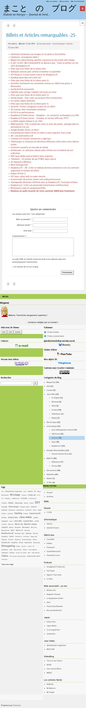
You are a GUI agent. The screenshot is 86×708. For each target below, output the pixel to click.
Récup (21, 542)
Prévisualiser (67, 272)
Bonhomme (5, 495)
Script (29, 546)
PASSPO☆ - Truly (14, 25)
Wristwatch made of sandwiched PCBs (28, 188)
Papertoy (4, 539)
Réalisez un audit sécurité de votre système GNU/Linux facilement (43, 191)
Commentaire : (19, 236)
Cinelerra (7, 498)
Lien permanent (45, 44)
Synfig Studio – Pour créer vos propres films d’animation (36, 98)
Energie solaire (25, 507)
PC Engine (55, 398)
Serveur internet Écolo (60, 454)
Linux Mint (50, 539)
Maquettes (51, 382)
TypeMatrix (4, 553)
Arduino (30, 491)
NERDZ (49, 673)
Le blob (50, 579)
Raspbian (14, 542)
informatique (60, 44)
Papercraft (33, 536)
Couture (50, 390)
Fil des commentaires (55, 336)
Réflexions (56, 462)
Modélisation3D (7, 533)
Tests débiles (32, 549)
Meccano (34, 527)
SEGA (54, 406)
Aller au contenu (51, 1)
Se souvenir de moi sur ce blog (26, 267)
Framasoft (51, 547)
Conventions (32, 498)
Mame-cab (19, 524)
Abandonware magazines (13, 491)
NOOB (49, 665)
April (48, 602)
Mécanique (26, 527)
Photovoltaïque (26, 539)
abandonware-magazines (56, 645)
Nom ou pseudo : (24, 219)
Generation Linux (53, 555)
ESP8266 (4, 510)
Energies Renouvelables (56, 450)
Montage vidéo (20, 533)
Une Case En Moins (54, 669)
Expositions (20, 510)
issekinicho (51, 634)
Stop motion (17, 549)
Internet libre (13, 517)
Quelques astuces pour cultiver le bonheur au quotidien (36, 72)
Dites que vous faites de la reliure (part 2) (30, 95)
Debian (10, 503)
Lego (11, 521)
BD (35, 491)
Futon (34, 510)
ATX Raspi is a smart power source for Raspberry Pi (34, 75)
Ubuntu (12, 553)
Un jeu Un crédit (21, 553)
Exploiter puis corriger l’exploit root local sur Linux (33, 92)
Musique (29, 533)
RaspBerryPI (5, 542)
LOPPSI (36, 521)
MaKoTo (50, 458)
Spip (11, 549)
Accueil (49, 493)
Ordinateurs (56, 414)
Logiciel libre (28, 521)
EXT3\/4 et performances (22, 112)
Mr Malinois (51, 688)
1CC (2, 491)
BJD (48, 386)
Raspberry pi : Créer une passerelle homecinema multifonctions (40, 185)
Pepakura (18, 539)
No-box (35, 533)
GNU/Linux (56, 434)
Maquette (18, 527)
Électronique (52, 422)
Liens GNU (14, 47)
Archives (50, 497)
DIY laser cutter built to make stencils (28, 176)
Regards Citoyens (53, 594)
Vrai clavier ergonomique (18, 556)
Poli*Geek (50, 571)
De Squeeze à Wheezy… (21, 162)
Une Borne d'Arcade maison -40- (8, 25)
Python (35, 539)
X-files (49, 482)
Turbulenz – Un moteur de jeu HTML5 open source (33, 159)
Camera (24, 495)
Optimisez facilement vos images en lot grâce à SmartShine (38, 54)
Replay (54, 418)
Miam (13, 530)
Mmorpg (27, 530)
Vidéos (4, 556)
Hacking (18, 513)
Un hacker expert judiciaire (23, 101)
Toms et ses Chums (54, 661)
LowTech (4, 524)
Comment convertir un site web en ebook (29, 147)
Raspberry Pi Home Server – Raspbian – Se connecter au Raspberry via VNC (45, 115)
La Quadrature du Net (55, 598)
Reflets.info (51, 590)
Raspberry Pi (56, 446)
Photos (54, 466)
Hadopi (25, 513)
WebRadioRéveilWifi (33, 556)
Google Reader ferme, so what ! (25, 130)
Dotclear (17, 705)
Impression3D (35, 513)
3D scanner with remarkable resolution (28, 110)
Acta (24, 491)
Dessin (26, 503)
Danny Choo (51, 622)
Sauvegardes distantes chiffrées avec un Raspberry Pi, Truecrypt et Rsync (44, 182)
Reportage (36, 542)
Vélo (29, 553)
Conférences (15, 498)
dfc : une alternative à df (22, 136)
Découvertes (52, 470)
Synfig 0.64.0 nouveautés (22, 89)
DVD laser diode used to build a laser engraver (32, 156)
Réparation (28, 542)
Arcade (54, 410)
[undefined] (82, 8)
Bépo (39, 491)
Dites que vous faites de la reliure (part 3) (30, 81)
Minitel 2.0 (19, 530)
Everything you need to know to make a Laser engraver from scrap (41, 133)
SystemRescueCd (53, 551)
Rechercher (6, 377)
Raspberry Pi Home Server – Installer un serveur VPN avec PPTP (40, 118)
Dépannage (19, 503)
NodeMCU (4, 536)
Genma (49, 524)
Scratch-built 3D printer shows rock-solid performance (35, 179)
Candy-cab (32, 495)
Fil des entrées (53, 332)
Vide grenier (36, 553)
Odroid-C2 (18, 536)
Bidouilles (50, 474)
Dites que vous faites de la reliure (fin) (28, 69)
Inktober (4, 517)
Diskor (32, 503)
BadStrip (50, 684)
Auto (3, 332)
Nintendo (55, 402)
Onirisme (26, 536)
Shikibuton (4, 549)
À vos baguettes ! (53, 630)
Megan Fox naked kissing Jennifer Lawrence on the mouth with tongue (43, 60)
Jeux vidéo (51, 394)
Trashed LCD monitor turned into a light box (31, 139)
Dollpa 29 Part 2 (18, 174)
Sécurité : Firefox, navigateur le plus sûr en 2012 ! (33, 107)
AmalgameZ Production (56, 567)
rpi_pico (23, 546)
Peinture (10, 539)
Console (24, 498)
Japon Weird (51, 626)
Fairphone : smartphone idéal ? (25, 57)
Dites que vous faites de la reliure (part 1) (29, 104)
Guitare (3, 513)
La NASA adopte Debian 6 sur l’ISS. (27, 121)
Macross (11, 524)
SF (33, 546)
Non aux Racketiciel (54, 610)
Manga (11, 527)
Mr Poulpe (50, 692)
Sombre (17, 332)
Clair (10, 332)
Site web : (28, 231)
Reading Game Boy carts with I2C (26, 78)
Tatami (25, 549)
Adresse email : (24, 225)
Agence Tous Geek (54, 575)
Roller (18, 546)
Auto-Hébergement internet (62, 430)
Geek (39, 510)
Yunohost (4, 559)
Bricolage (15, 495)
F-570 (49, 512)
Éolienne (34, 507)
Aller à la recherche (77, 1)
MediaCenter (5, 530)
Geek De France (53, 528)
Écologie (4, 507)
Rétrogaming (8, 546)
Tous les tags (7, 564)
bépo (54, 442)
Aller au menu (64, 1)
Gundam (10, 513)
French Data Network (55, 606)
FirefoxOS (28, 510)
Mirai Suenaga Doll (19, 165)
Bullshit (49, 478)
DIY (37, 502)
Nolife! (11, 536)
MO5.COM (50, 649)
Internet (69, 44)
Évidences (12, 510)
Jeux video (25, 517)
